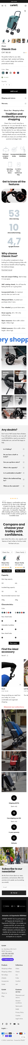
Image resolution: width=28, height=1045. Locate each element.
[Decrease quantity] (4, 84)
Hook (3, 689)
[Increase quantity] (9, 84)
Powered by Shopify (19, 1040)
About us (4, 993)
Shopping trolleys (7, 969)
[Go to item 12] (18, 41)
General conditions (19, 1002)
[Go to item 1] (4, 41)
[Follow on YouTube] (14, 1024)
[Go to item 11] (14, 41)
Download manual (7, 270)
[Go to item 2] (9, 41)
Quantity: (4, 81)
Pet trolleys (5, 975)
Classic (18, 972)
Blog (3, 996)
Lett (17, 984)
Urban (17, 969)
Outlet (3, 984)
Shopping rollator (7, 972)
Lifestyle (4, 978)
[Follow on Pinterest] (10, 1024)
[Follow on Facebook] (3, 1024)
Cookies (18, 1016)
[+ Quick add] (20, 684)
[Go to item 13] (23, 41)
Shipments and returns (20, 996)
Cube (17, 978)
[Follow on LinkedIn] (18, 1024)
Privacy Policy (20, 1012)
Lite (17, 975)
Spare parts (19, 1006)
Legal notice (19, 1019)
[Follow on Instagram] (7, 1024)
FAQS (17, 1009)
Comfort (18, 981)
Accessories (5, 981)
